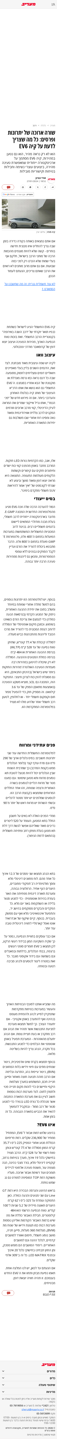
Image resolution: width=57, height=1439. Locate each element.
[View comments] (8, 187)
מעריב (52, 125)
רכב (34, 125)
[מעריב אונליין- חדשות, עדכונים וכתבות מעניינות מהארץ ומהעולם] (28, 4)
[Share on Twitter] (37, 187)
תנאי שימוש (49, 1434)
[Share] (52, 187)
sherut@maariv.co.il (33, 1409)
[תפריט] (54, 5)
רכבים (46, 1294)
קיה (53, 1294)
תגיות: (52, 1291)
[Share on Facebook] (45, 187)
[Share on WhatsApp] (30, 187)
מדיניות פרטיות (34, 1434)
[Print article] (22, 187)
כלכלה (43, 125)
